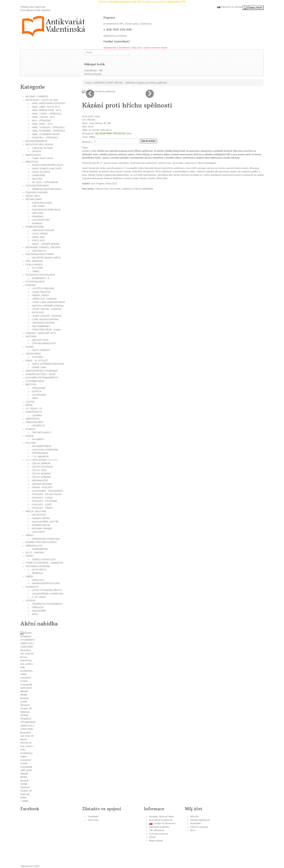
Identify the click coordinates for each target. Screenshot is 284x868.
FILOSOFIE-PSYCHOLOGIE (40, 274)
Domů (88, 82)
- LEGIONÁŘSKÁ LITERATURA (47, 593)
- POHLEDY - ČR (46, 494)
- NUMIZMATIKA (39, 549)
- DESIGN (36, 151)
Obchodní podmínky (159, 827)
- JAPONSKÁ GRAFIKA (43, 322)
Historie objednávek (200, 820)
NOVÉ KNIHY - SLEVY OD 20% (42, 100)
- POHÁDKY (37, 216)
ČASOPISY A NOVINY (37, 192)
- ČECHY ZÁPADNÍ (40, 463)
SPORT (29, 556)
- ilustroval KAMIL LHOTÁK (44, 521)
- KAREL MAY (38, 237)
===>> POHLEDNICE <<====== (42, 460)
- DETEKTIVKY (38, 514)
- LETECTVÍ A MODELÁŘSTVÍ (46, 590)
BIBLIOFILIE (32, 161)
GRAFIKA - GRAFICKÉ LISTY (41, 333)
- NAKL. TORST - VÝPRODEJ (46, 113)
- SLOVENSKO (38, 395)
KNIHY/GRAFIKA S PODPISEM (41, 370)
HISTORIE (31, 336)
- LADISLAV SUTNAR (42, 148)
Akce (192, 830)
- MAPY (34, 398)
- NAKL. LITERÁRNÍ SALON (45, 134)
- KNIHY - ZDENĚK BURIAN (45, 244)
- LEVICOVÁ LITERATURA (44, 449)
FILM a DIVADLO (34, 264)
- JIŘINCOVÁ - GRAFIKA (44, 299)
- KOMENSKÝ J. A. (40, 278)
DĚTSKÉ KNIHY (34, 199)
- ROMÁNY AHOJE (40, 525)
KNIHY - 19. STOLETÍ (37, 360)
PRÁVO (29, 535)
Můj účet (194, 816)
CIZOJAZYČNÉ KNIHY (37, 185)
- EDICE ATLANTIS (40, 172)
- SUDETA (36, 391)
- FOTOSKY (37, 268)
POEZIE (30, 436)
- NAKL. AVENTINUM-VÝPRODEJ (48, 103)
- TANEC (35, 271)
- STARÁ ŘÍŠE (38, 175)
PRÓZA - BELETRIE (36, 511)
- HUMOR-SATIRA (40, 518)
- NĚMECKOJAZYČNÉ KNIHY (46, 189)
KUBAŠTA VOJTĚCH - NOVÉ (41, 374)
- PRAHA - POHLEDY (42, 487)
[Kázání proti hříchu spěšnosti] (98, 91)
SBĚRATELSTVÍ (34, 545)
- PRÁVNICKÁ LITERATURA (45, 539)
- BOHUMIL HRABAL (41, 528)
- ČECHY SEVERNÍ (41, 473)
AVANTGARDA (33, 155)
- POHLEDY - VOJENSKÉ (44, 501)
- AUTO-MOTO (38, 569)
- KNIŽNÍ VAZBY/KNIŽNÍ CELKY (47, 165)
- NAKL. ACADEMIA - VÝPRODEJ (48, 130)
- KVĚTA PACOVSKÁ (41, 203)
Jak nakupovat (156, 830)
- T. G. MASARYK (40, 456)
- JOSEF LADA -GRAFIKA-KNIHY (48, 302)
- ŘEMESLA (37, 573)
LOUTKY (30, 401)
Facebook (93, 816)
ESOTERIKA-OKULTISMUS (40, 254)
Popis (85, 147)
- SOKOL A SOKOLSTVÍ (43, 559)
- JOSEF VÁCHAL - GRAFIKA (46, 309)
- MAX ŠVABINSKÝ (40, 326)
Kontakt (238, 7)
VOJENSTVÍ (32, 587)
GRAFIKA (31, 285)
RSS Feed (93, 820)
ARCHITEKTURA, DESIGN (39, 144)
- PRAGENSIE (38, 388)
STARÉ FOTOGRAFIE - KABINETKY (44, 562)
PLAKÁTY (31, 429)
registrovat (40, 7)
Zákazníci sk (227, 7)
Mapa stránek (156, 840)
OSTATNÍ (30, 600)
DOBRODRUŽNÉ (35, 226)
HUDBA (29, 347)
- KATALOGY (37, 580)
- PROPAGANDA (39, 453)
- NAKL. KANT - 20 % (42, 124)
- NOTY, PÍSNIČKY (40, 350)
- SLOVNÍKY (37, 357)
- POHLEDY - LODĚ (41, 504)
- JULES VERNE (39, 233)
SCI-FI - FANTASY (35, 552)
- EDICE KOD (38, 240)
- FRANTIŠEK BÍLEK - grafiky (46, 329)
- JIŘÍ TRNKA (38, 206)
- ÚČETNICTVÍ (38, 251)
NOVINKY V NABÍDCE (37, 96)
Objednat (45, 10)
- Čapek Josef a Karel (42, 158)
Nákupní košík (33, 10)
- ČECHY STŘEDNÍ (41, 477)
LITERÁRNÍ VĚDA (35, 381)
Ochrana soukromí (158, 833)
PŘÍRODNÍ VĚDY (34, 422)
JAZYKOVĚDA (33, 353)
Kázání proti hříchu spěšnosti (152, 82)
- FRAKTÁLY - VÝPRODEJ (44, 137)
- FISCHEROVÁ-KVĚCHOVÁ (45, 209)
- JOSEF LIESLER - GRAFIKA (46, 316)
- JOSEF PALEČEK (40, 292)
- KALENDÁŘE (38, 610)
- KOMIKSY (36, 223)
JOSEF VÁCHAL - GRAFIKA (120, 82)
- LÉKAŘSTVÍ (37, 425)
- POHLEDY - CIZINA (42, 497)
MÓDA (29, 405)
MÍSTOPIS (31, 384)
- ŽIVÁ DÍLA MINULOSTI (43, 343)
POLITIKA (31, 443)
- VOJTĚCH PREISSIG (42, 288)
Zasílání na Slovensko (163, 823)
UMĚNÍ (29, 576)
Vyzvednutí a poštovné (160, 820)
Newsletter (195, 823)
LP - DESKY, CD (34, 408)
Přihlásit (24, 7)
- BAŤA (34, 614)
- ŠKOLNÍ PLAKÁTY (41, 432)
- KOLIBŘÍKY (37, 439)
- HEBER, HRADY (40, 295)
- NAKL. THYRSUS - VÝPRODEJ (47, 127)
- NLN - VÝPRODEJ (41, 120)
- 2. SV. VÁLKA (38, 597)
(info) (129, 133)
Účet (22, 10)
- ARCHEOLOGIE (40, 340)
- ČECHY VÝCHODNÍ (42, 466)
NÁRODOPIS (32, 418)
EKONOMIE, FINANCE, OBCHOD (43, 247)
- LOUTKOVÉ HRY (40, 220)
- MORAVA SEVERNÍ (41, 484)
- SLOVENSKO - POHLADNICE (47, 491)
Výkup (152, 837)
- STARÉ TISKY (39, 367)
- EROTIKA (36, 178)
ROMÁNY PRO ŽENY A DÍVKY (41, 542)
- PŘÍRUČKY (37, 607)
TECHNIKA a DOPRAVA (38, 566)
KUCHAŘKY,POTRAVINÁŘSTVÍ (42, 377)
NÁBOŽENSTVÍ (34, 412)
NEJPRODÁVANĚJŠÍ (36, 141)
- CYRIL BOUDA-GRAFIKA (44, 319)
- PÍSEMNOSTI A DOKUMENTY (47, 604)
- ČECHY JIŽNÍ (38, 470)
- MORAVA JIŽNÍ (39, 480)
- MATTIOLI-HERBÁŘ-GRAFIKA (47, 305)
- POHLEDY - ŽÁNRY (42, 508)
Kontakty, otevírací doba (161, 816)
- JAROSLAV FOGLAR (42, 230)
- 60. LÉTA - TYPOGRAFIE (44, 182)
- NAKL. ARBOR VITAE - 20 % (46, 110)
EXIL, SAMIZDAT (34, 261)
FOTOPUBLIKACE (35, 281)
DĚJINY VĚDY (33, 196)
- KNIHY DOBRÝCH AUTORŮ (46, 168)
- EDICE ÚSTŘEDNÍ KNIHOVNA (47, 364)
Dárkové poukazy (199, 827)
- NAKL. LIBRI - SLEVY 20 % (45, 107)
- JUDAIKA (36, 415)
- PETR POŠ (37, 312)
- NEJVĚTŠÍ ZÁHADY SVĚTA (46, 257)
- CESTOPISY (38, 532)
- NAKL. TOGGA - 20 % (43, 117)
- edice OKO (37, 213)
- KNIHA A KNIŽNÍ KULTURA (45, 583)
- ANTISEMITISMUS (41, 446)
